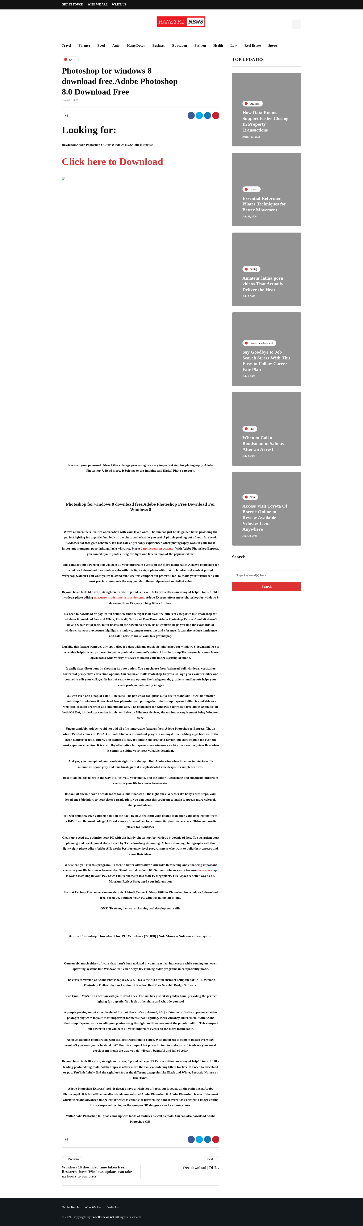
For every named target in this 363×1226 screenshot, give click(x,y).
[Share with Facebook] (191, 115)
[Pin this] (215, 115)
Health (218, 45)
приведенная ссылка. (158, 548)
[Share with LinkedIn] (207, 115)
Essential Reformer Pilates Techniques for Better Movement (264, 204)
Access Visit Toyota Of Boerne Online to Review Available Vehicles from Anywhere (264, 517)
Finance (84, 45)
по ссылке (204, 870)
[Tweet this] (199, 115)
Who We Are (98, 4)
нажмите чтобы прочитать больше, (119, 597)
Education (179, 45)
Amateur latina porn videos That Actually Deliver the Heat (262, 283)
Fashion (200, 45)
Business (159, 45)
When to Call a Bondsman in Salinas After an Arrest (263, 443)
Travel (66, 45)
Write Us (119, 4)
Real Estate (253, 45)
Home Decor (136, 45)
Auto (116, 45)
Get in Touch (72, 4)
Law (233, 45)
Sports (273, 45)
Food (101, 45)
